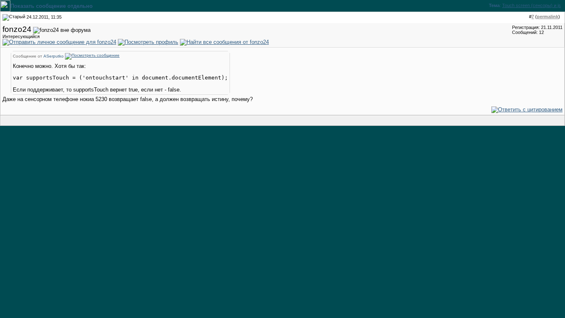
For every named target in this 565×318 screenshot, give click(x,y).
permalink (547, 16)
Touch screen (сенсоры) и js (531, 5)
